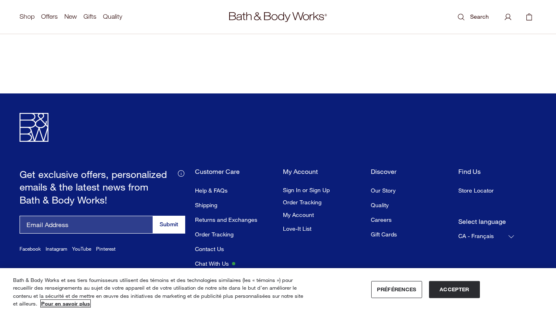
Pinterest (106, 249)
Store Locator (476, 190)
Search (479, 16)
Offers (49, 16)
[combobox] (486, 236)
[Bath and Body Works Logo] (278, 17)
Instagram (56, 249)
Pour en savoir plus (65, 303)
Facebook (30, 249)
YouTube (81, 249)
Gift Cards (384, 234)
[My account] (508, 17)
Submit (169, 224)
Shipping (206, 205)
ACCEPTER (454, 289)
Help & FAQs (211, 190)
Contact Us (209, 248)
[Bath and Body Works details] (181, 173)
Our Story (383, 190)
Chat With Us (212, 263)
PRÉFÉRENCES (396, 289)
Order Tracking (214, 234)
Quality (112, 16)
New (70, 16)
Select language (482, 221)
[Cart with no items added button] (529, 17)
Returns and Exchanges (226, 219)
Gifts (89, 16)
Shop (27, 16)
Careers (381, 219)
